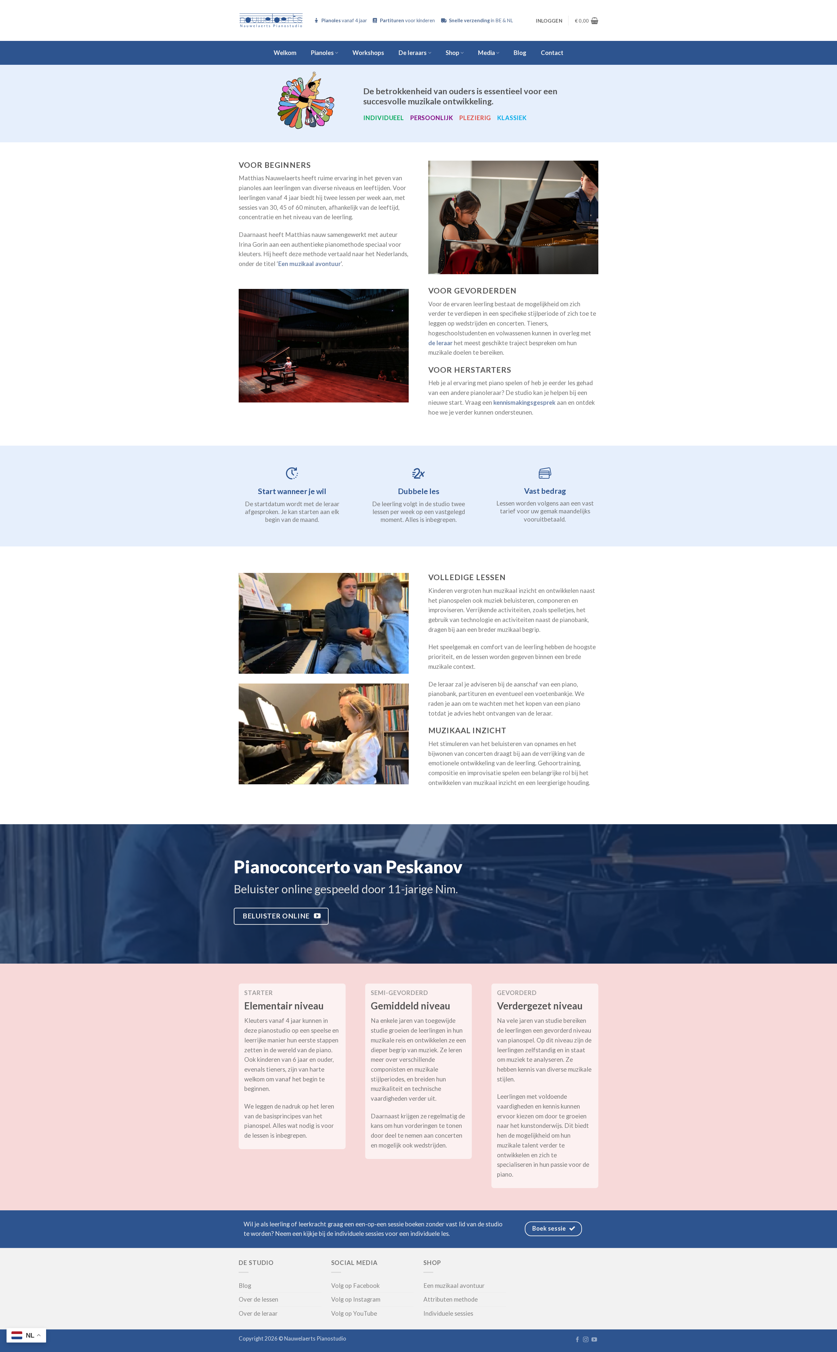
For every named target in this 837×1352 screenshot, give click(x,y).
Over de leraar (258, 1313)
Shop (452, 52)
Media (486, 52)
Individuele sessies (448, 1313)
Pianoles (322, 52)
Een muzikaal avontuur (454, 1285)
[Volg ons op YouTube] (594, 1340)
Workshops (368, 52)
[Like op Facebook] (577, 1340)
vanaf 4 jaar (344, 20)
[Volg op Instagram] (586, 1340)
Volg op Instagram (355, 1299)
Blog (520, 52)
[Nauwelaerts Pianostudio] (271, 20)
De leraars (413, 52)
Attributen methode (450, 1299)
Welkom (285, 52)
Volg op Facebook (355, 1285)
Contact (552, 52)
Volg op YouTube (354, 1313)
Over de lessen (258, 1299)
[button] (549, 21)
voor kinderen (408, 20)
